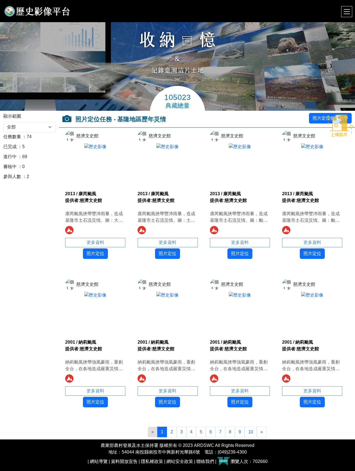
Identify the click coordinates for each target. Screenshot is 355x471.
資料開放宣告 (124, 461)
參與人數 (12, 176)
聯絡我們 (205, 461)
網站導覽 (99, 461)
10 (250, 431)
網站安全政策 (179, 461)
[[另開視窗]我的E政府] (223, 461)
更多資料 (95, 242)
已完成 (10, 146)
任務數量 (12, 136)
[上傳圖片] (339, 123)
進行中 (10, 156)
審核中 (10, 166)
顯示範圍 (12, 116)
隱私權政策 (152, 461)
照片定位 (95, 253)
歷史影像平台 (37, 11)
